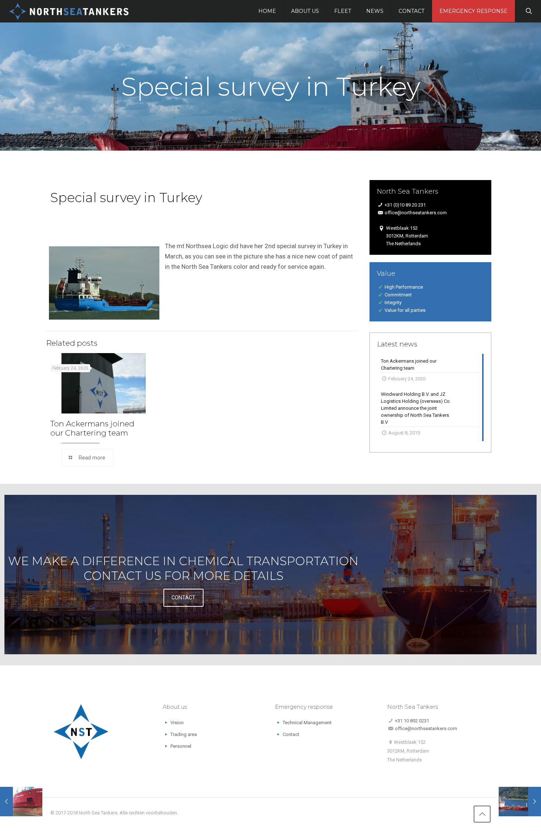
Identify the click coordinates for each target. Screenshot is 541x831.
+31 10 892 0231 (412, 720)
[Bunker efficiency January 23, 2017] (21, 801)
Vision (177, 722)
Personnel (180, 746)
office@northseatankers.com (416, 212)
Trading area (183, 734)
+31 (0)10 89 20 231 (405, 205)
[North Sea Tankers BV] (69, 11)
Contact (291, 734)
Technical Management (307, 722)
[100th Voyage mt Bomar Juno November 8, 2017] (520, 801)
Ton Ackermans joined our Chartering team (92, 428)
